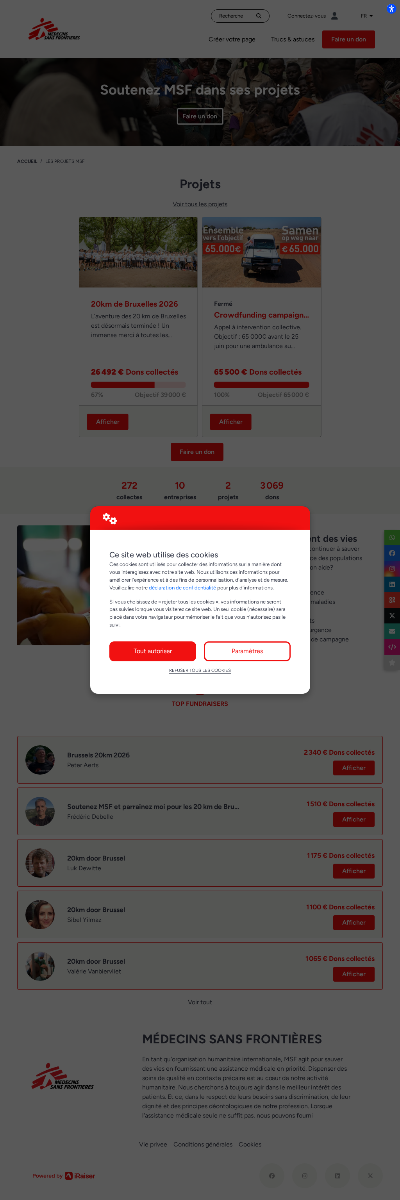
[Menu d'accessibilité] (391, 8)
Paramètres (247, 651)
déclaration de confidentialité (182, 587)
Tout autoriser (153, 651)
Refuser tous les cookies (200, 670)
